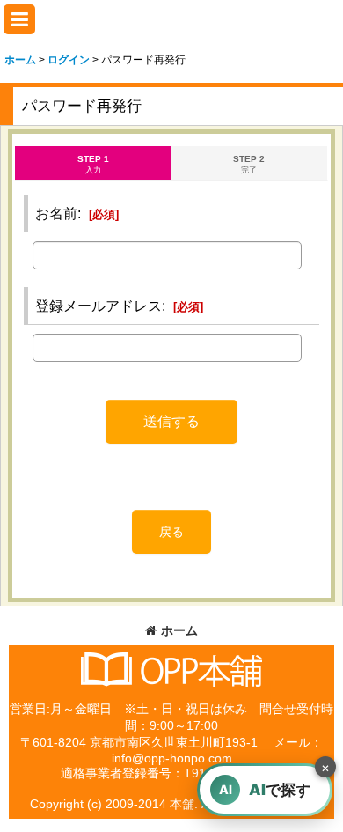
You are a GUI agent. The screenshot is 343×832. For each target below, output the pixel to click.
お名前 (56, 213)
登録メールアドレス (98, 305)
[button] (19, 19)
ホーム (179, 630)
